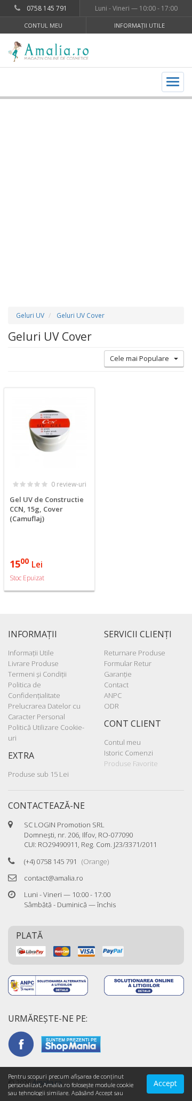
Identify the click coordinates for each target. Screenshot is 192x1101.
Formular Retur (127, 663)
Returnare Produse (134, 653)
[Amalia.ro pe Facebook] (21, 1043)
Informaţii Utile (139, 25)
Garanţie (118, 674)
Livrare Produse (33, 663)
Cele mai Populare (142, 358)
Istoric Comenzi (128, 753)
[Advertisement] (96, 192)
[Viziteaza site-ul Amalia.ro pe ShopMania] (71, 1043)
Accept (165, 1083)
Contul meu (43, 25)
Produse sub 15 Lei (38, 774)
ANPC (113, 695)
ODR (111, 706)
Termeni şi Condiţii (37, 674)
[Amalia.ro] (52, 52)
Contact (116, 684)
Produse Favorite (131, 763)
